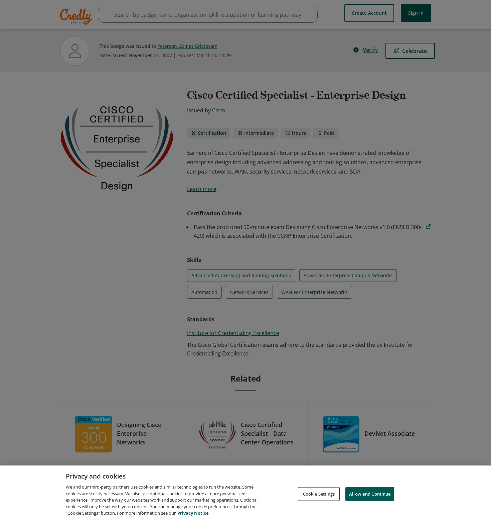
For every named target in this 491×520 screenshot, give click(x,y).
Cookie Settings (319, 494)
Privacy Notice (193, 513)
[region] (245, 492)
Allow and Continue (369, 494)
